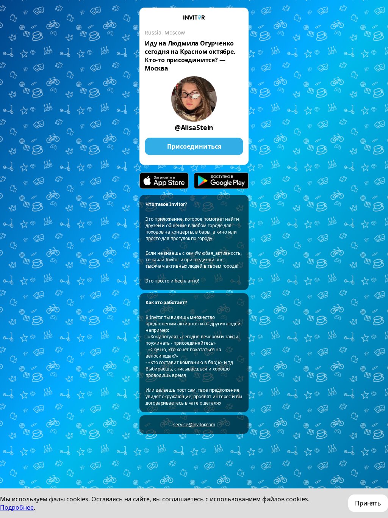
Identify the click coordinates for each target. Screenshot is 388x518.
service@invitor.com (194, 424)
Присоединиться (194, 146)
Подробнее (17, 507)
